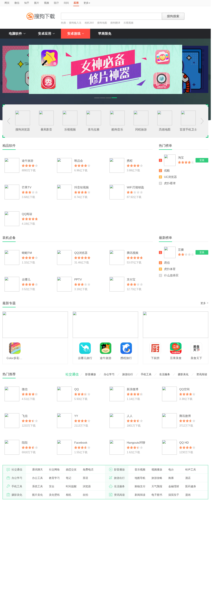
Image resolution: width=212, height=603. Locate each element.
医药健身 (190, 486)
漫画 (188, 494)
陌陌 (25, 442)
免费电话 (88, 469)
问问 (66, 2)
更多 (87, 2)
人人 (130, 416)
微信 (16, 2)
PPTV (78, 279)
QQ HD (184, 442)
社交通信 (72, 374)
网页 (7, 2)
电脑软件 (15, 33)
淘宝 (181, 157)
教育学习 (54, 477)
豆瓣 (181, 249)
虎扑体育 (170, 269)
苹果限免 (104, 33)
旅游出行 (127, 374)
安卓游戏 (73, 33)
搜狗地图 (102, 22)
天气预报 (156, 486)
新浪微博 (132, 389)
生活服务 (164, 374)
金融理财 (173, 486)
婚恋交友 (71, 469)
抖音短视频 (81, 187)
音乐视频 (140, 469)
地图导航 (140, 477)
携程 (130, 160)
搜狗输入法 (75, 22)
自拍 (85, 494)
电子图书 (156, 494)
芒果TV (26, 187)
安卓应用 (44, 33)
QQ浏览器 (80, 252)
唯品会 (78, 160)
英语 (85, 477)
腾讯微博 (185, 416)
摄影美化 (183, 374)
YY (76, 416)
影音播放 (90, 374)
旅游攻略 (156, 477)
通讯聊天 (37, 469)
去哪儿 (26, 279)
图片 (36, 2)
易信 (167, 262)
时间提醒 (71, 486)
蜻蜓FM (27, 252)
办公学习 (109, 374)
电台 (171, 469)
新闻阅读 (140, 494)
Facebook (80, 442)
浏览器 (87, 486)
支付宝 (131, 279)
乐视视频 (128, 22)
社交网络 (54, 469)
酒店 (188, 477)
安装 (201, 160)
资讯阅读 (201, 374)
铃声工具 (190, 469)
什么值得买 (171, 275)
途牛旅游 (27, 160)
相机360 (89, 22)
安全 (51, 486)
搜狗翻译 (115, 22)
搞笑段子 (173, 494)
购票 (171, 477)
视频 (46, 2)
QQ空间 (184, 389)
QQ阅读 (27, 214)
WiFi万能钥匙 (135, 187)
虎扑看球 (170, 183)
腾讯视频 (132, 252)
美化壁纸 (54, 494)
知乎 (26, 2)
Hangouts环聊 (136, 442)
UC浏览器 (170, 176)
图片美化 (37, 494)
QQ (76, 389)
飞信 (25, 416)
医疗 (56, 2)
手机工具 (146, 374)
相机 (68, 494)
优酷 (167, 170)
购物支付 (140, 486)
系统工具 (37, 486)
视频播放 (156, 469)
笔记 (68, 477)
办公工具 (37, 477)
